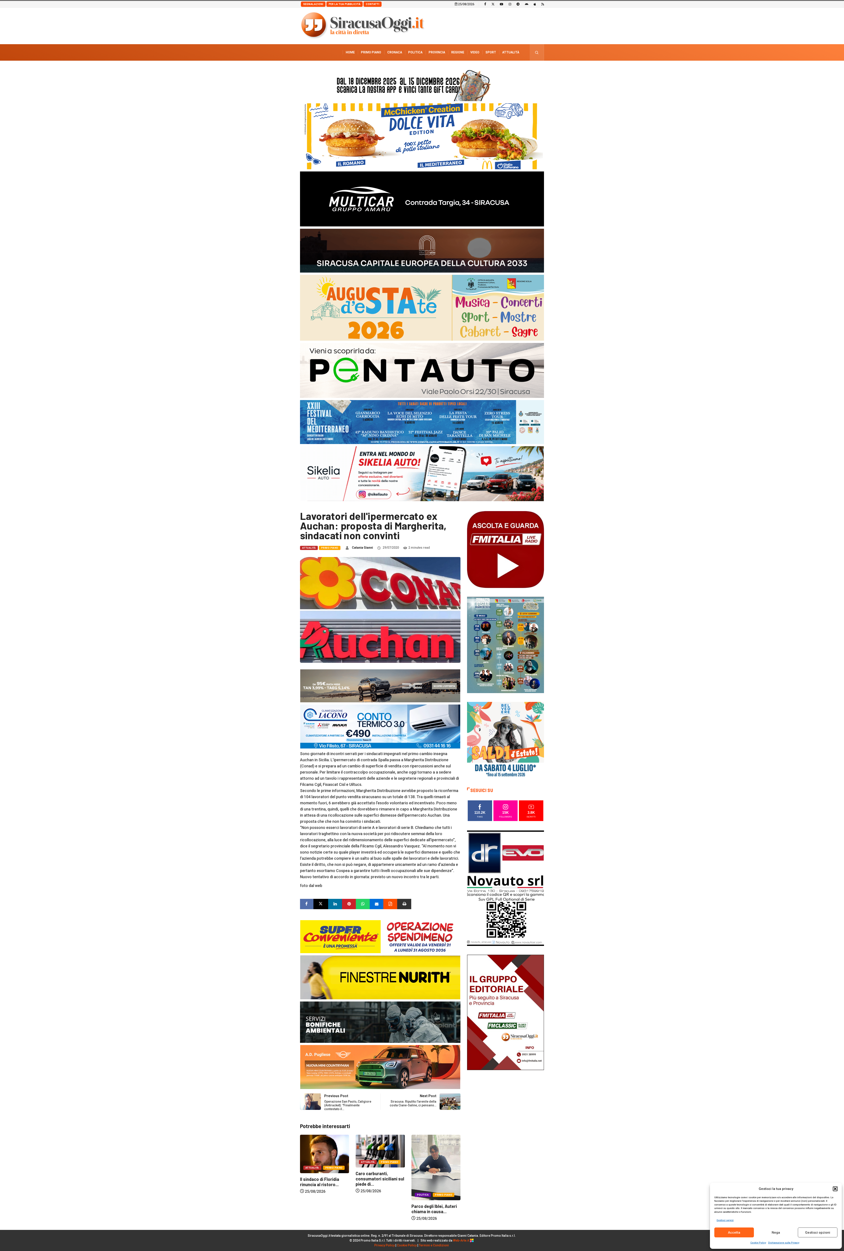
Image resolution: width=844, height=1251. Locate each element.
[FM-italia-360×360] (505, 549)
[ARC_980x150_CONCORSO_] (422, 84)
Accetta (734, 1233)
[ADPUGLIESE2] (380, 1066)
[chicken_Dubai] (422, 136)
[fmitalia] (422, 421)
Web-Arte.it (461, 1240)
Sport (491, 52)
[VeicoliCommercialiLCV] (422, 198)
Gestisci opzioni (817, 1233)
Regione (457, 52)
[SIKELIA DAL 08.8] (422, 473)
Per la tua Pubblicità (344, 4)
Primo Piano (371, 52)
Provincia (437, 52)
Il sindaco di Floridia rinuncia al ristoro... (322, 1181)
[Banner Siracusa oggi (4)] (422, 370)
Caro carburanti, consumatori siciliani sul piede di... (383, 1179)
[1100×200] (422, 250)
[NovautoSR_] (505, 887)
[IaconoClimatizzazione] (380, 726)
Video (474, 52)
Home (350, 52)
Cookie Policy (758, 1242)
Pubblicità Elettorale (500, 69)
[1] (505, 1012)
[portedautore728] (380, 977)
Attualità (510, 52)
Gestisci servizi (725, 1220)
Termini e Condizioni (434, 1245)
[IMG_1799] (380, 936)
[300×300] (505, 740)
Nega (776, 1233)
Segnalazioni (313, 4)
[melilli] (505, 644)
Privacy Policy (384, 1245)
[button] (835, 1189)
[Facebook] (485, 3)
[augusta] (422, 307)
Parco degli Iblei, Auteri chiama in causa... (437, 1209)
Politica (415, 52)
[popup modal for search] (537, 52)
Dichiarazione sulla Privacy (783, 1242)
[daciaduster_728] (380, 685)
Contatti (372, 4)
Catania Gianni (362, 547)
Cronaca (394, 52)
